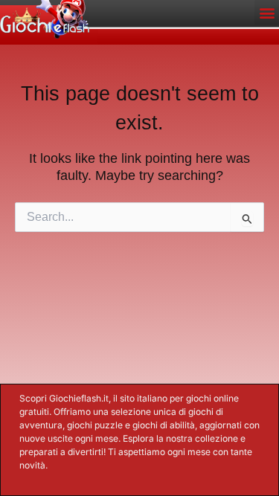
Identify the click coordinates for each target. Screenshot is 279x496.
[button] (266, 12)
